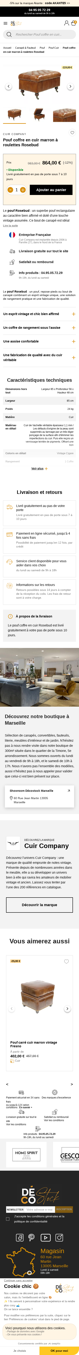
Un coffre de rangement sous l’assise (31, 327)
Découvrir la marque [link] (39, 905)
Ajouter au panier (51, 190)
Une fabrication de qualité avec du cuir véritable (32, 357)
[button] (8, 86)
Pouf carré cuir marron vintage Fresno (33, 1044)
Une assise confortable (21, 341)
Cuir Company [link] (14, 134)
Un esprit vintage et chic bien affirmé (31, 314)
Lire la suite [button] (10, 225)
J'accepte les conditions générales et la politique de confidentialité (39, 1219)
